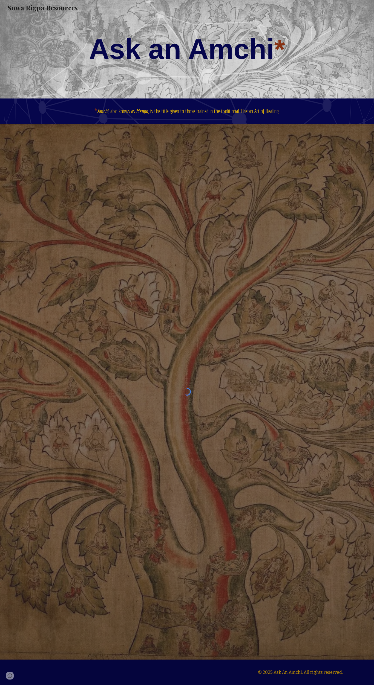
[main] (187, 49)
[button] (10, 676)
